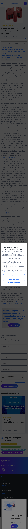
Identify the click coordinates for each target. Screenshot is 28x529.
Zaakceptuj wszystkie (14, 282)
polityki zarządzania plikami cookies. (11, 271)
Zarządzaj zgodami (14, 276)
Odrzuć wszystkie (14, 279)
